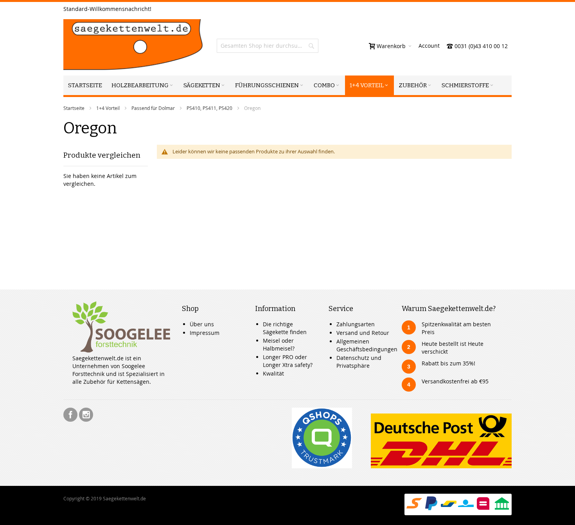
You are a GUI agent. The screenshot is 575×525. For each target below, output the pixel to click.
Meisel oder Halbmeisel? (279, 344)
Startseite (73, 108)
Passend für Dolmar (153, 108)
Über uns (202, 324)
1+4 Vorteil (108, 108)
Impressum (204, 332)
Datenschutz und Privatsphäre (358, 361)
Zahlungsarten (355, 324)
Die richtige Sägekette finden (285, 328)
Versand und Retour (362, 332)
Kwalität (273, 373)
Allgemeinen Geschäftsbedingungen (366, 345)
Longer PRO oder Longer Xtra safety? (288, 361)
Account (429, 45)
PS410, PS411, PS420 (209, 108)
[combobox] (267, 46)
